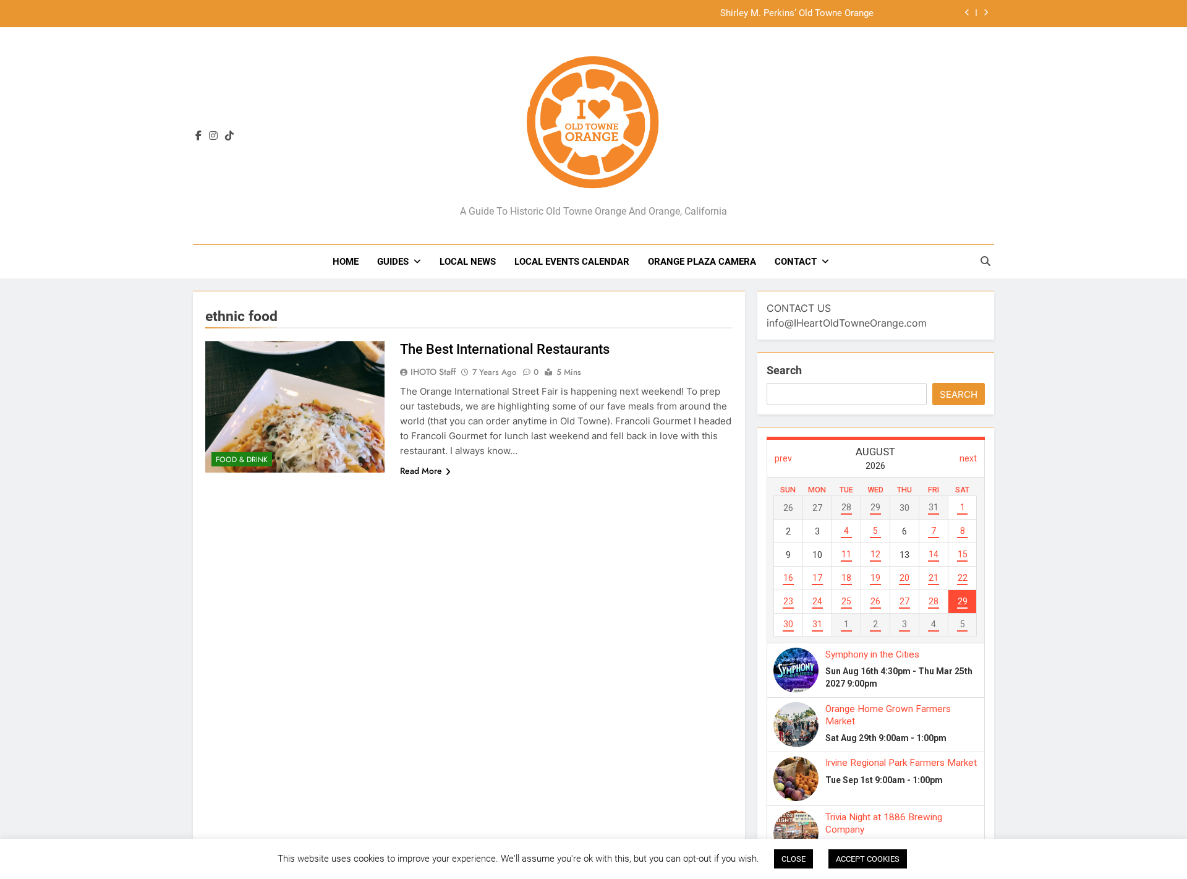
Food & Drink (242, 459)
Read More (421, 471)
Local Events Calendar (571, 261)
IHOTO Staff (433, 372)
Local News (468, 261)
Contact (796, 261)
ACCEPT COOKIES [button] (868, 859)
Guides (393, 261)
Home (346, 261)
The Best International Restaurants (505, 349)
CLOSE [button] (793, 859)
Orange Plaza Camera (702, 261)
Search (784, 370)
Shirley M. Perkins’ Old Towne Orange (797, 14)
